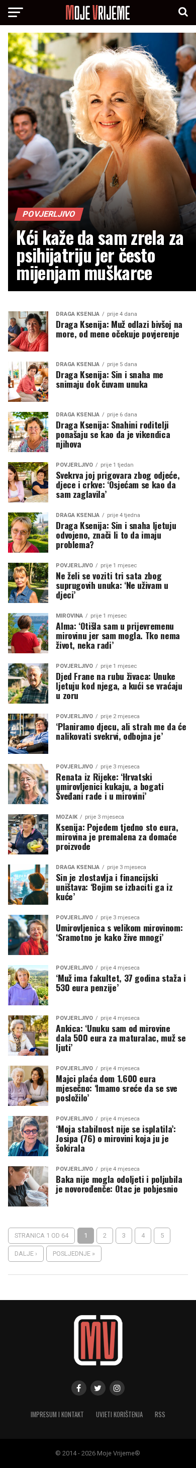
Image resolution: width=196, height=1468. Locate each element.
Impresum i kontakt (57, 1414)
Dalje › (26, 1253)
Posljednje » (74, 1253)
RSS (160, 1414)
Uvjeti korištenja (119, 1414)
